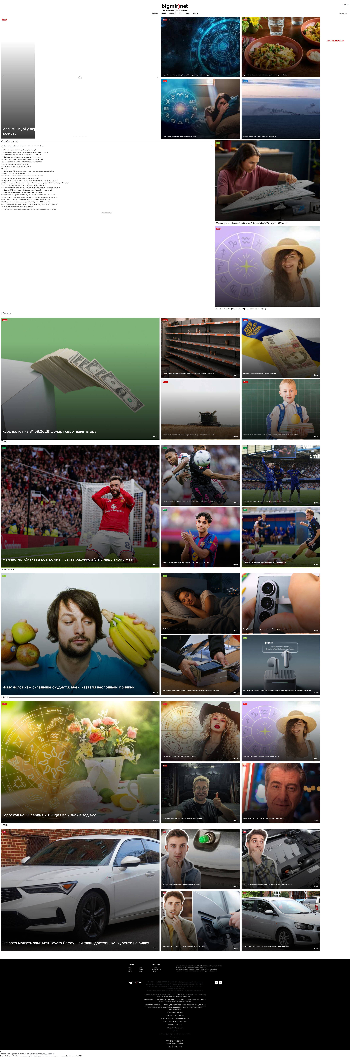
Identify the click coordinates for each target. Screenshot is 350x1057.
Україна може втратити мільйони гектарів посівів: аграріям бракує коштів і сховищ (189, 435)
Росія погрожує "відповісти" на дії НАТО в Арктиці (22, 155)
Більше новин (107, 213)
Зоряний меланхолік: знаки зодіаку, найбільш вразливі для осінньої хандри (186, 75)
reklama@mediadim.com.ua (175, 1045)
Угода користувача (175, 1037)
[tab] (8, 146)
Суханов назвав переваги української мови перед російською (182, 818)
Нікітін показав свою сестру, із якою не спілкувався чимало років (263, 818)
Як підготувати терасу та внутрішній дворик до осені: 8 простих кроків (66, 133)
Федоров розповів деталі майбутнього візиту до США (23, 159)
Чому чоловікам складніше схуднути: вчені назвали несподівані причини (68, 687)
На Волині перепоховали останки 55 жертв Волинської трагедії (27, 199)
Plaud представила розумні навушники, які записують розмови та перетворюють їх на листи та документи (277, 690)
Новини (155, 13)
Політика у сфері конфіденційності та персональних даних (175, 1034)
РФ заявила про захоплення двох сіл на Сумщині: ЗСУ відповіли (27, 202)
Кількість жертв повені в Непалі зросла (18, 206)
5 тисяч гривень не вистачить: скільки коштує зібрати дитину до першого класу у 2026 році (272, 435)
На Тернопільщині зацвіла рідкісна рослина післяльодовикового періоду (30, 209)
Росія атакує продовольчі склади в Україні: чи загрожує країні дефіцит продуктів (188, 373)
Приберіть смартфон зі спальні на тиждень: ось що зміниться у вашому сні (186, 629)
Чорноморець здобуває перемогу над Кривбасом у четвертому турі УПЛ (30, 204)
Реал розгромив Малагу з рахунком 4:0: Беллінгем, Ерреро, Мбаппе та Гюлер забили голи (36, 183)
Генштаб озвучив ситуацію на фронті (17, 166)
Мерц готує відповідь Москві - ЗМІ (16, 173)
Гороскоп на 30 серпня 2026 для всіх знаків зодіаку (179, 756)
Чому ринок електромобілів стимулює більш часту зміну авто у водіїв (185, 946)
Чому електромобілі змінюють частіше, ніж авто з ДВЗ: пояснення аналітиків (267, 884)
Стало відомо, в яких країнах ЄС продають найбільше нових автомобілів (266, 946)
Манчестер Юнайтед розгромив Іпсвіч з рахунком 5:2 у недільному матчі (30, 180)
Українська (343, 13)
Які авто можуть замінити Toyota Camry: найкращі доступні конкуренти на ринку (75, 943)
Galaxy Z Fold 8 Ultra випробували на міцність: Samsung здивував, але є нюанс (267, 629)
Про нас (154, 971)
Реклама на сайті (156, 969)
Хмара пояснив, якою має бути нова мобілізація (21, 178)
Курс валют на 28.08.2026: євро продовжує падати (259, 373)
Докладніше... (50, 1054)
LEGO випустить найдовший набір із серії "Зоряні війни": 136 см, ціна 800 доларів (251, 223)
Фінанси (172, 13)
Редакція (175, 1030)
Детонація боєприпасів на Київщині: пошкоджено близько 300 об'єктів (30, 195)
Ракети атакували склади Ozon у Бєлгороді (20, 150)
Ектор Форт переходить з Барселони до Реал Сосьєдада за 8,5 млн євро (30, 197)
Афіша (195, 13)
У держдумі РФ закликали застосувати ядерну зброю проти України (29, 171)
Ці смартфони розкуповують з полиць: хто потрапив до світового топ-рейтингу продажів (191, 690)
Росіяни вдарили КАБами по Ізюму (16, 164)
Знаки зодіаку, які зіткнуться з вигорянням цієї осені (179, 136)
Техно (187, 13)
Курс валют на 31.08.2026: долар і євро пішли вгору (49, 431)
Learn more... (61, 1056)
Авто (180, 13)
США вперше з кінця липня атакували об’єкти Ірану (22, 157)
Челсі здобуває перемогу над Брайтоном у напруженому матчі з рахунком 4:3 (32, 188)
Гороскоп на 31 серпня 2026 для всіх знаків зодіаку (23, 162)
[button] (73, 136)
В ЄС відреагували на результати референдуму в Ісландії (24, 185)
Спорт (164, 13)
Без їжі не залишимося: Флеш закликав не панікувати (23, 176)
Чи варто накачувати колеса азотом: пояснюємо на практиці (182, 884)
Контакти (154, 968)
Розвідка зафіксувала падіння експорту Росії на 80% (259, 136)
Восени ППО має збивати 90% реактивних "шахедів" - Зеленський (28, 190)
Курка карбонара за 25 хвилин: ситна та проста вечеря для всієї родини (266, 75)
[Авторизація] (348, 5)
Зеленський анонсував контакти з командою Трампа (23, 192)
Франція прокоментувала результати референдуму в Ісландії (26, 152)
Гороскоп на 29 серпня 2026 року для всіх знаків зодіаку (240, 308)
